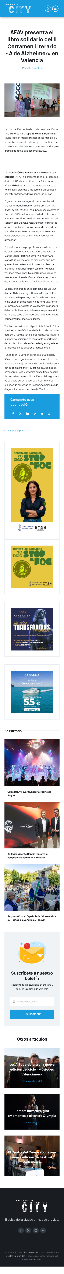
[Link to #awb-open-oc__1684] (55, 9)
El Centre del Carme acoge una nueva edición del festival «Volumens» (32, 1157)
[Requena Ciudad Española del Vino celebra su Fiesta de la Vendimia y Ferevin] (32, 866)
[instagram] (36, 1230)
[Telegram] (42, 414)
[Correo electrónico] (49, 414)
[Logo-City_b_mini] (17, 5)
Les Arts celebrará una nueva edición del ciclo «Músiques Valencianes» (32, 1069)
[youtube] (43, 1230)
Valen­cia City (34, 68)
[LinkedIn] (27, 414)
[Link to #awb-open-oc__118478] (48, 9)
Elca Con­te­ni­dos (17, 1255)
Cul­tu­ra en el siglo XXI (14, 430)
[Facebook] (13, 414)
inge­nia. (38, 1259)
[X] (20, 414)
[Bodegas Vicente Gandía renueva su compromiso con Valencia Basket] (32, 803)
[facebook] (21, 1230)
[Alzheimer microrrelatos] (32, 84)
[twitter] (28, 1230)
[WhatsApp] (34, 414)
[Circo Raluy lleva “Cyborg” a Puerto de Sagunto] (32, 741)
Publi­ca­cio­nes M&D (29, 1252)
